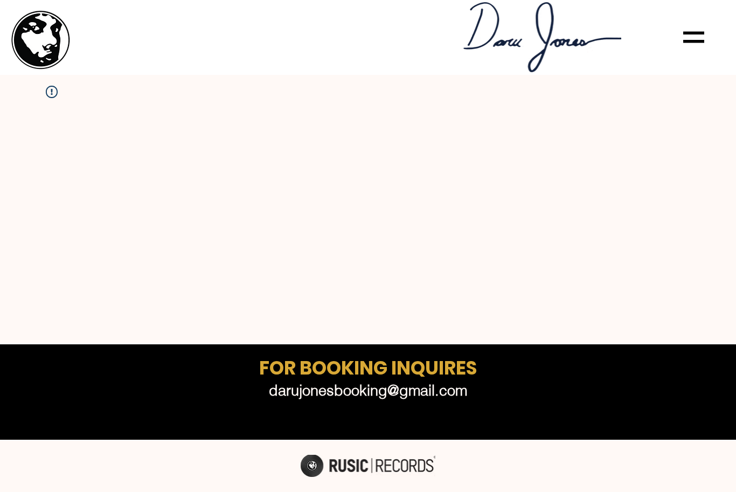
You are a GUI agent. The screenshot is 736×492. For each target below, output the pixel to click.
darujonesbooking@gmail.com (368, 390)
